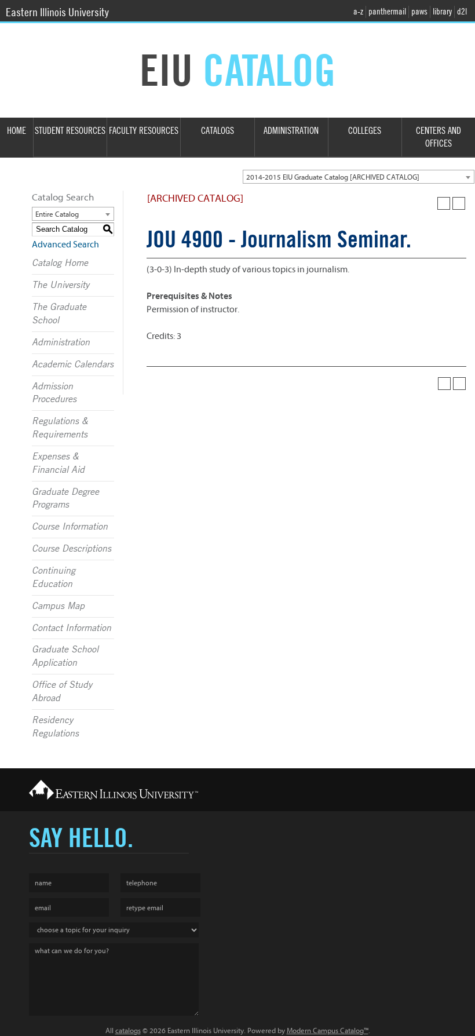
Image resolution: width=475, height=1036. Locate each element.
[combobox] (358, 177)
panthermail (387, 11)
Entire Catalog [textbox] (57, 214)
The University (60, 285)
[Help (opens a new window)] (458, 203)
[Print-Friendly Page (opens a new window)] (443, 203)
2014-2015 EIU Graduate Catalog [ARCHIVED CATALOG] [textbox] (332, 177)
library (442, 11)
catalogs (128, 1030)
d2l (462, 11)
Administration (291, 130)
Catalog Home (60, 263)
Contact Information (71, 628)
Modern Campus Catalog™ (327, 1030)
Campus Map (58, 606)
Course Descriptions (71, 549)
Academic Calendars (73, 364)
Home (16, 130)
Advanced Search (65, 244)
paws (419, 11)
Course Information (70, 526)
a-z (358, 11)
